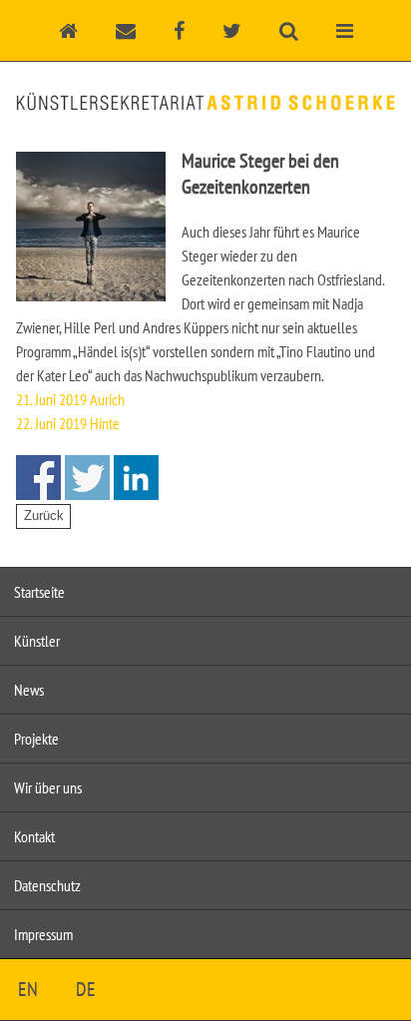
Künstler (37, 641)
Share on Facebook (38, 477)
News (29, 690)
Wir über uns (48, 787)
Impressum (43, 934)
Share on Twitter (87, 477)
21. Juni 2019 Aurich (70, 399)
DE (86, 989)
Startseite (39, 592)
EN (28, 989)
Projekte (36, 739)
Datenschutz (47, 885)
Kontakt (34, 836)
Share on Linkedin (136, 477)
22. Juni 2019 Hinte (68, 423)
